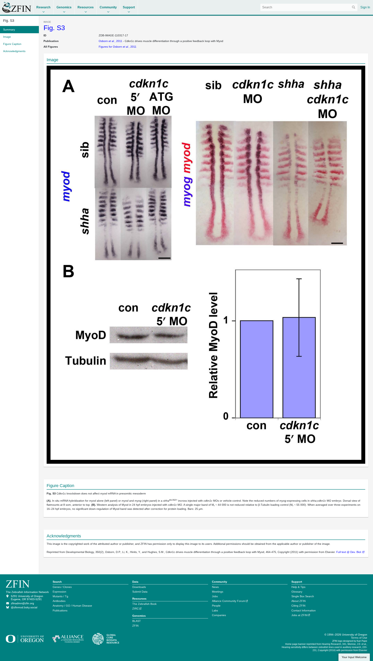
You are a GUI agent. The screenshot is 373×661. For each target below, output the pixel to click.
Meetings (217, 591)
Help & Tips (298, 587)
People (216, 605)
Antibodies (59, 600)
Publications (60, 610)
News (215, 587)
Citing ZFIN (298, 605)
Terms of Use (359, 637)
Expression (59, 591)
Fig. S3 (54, 27)
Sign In (365, 7)
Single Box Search (302, 596)
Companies (219, 615)
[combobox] (308, 7)
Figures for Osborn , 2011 (117, 46)
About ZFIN (298, 600)
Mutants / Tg (60, 596)
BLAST (136, 621)
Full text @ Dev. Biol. (349, 552)
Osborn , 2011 (110, 41)
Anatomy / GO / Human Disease (72, 605)
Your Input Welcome (354, 657)
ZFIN (135, 625)
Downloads (139, 587)
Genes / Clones (62, 587)
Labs (215, 610)
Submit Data (139, 591)
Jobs (215, 596)
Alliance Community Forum (228, 600)
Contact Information (303, 610)
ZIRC (135, 608)
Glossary (296, 591)
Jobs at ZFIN (299, 615)
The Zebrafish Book (144, 603)
